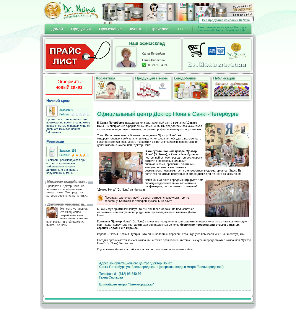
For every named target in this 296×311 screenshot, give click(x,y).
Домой (57, 29)
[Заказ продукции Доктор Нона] (217, 55)
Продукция (81, 29)
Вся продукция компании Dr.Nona (226, 20)
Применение (110, 29)
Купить (136, 29)
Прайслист (160, 29)
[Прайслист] (79, 55)
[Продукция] (178, 12)
